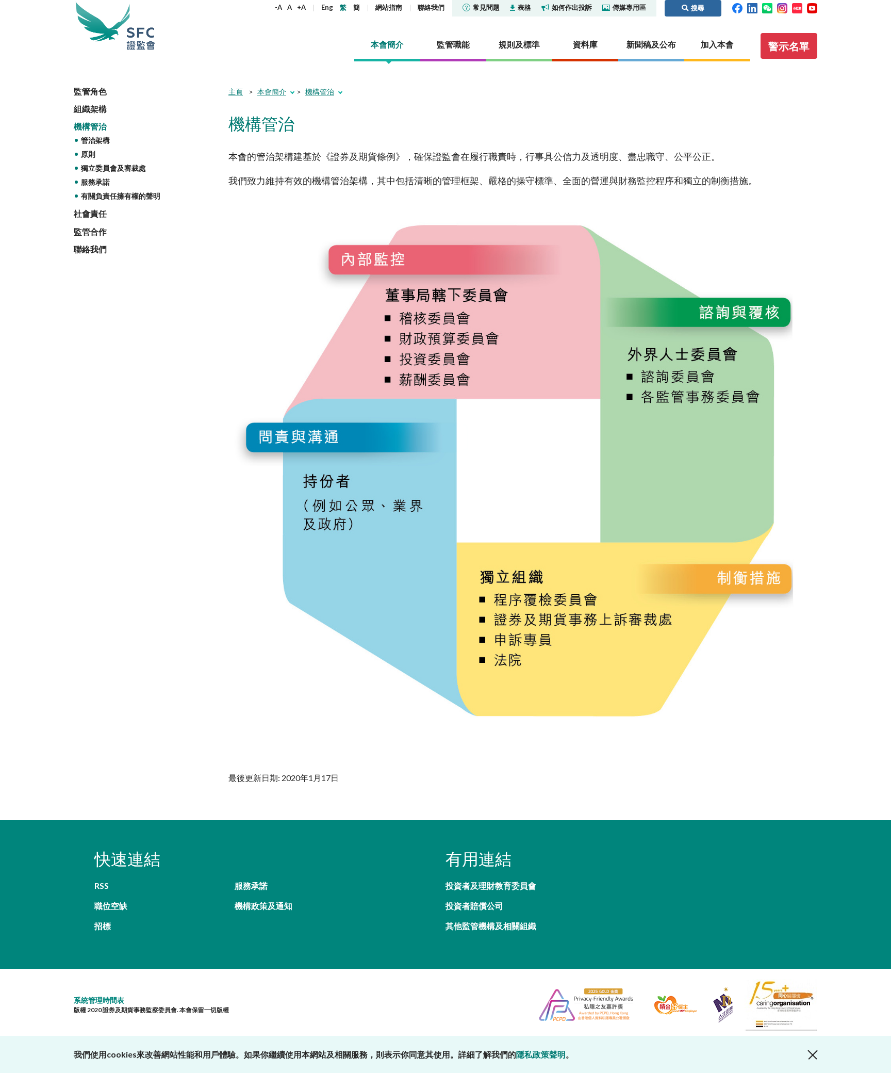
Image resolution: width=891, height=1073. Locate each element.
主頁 (235, 91)
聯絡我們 (431, 7)
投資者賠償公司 (474, 906)
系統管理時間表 (99, 1000)
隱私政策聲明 (541, 1054)
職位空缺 (110, 906)
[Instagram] (782, 7)
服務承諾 (95, 181)
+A (301, 7)
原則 (88, 154)
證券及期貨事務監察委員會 (141, 25)
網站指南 (388, 7)
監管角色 (90, 91)
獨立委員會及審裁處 (113, 168)
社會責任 (90, 213)
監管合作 (90, 231)
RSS (101, 885)
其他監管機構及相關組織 (491, 926)
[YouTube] (812, 7)
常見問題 (486, 7)
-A (278, 7)
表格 (524, 7)
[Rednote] (797, 7)
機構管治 (90, 126)
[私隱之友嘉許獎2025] (581, 1004)
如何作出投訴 (572, 7)
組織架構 (90, 108)
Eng (327, 7)
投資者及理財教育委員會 (491, 885)
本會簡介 (271, 91)
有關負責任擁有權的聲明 (120, 195)
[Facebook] (737, 7)
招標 (102, 926)
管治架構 (95, 140)
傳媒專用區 (629, 7)
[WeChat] (767, 7)
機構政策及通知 (263, 906)
